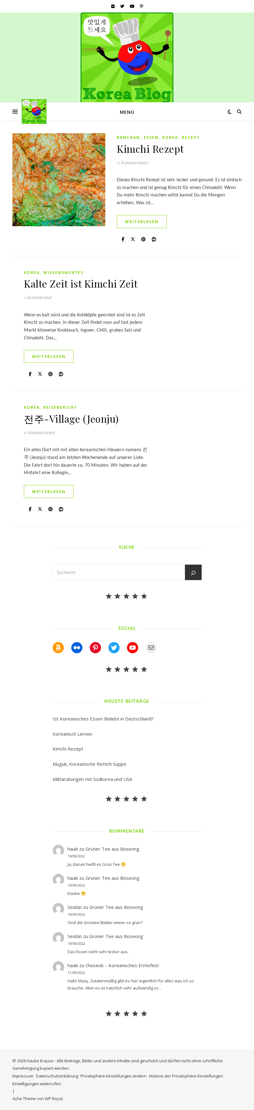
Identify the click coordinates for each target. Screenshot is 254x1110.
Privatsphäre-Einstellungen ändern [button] (114, 1076)
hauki (73, 849)
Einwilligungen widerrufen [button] (36, 1083)
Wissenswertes (63, 272)
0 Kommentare (132, 162)
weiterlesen (142, 221)
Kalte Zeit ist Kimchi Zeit (81, 283)
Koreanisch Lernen (72, 734)
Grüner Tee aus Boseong (112, 849)
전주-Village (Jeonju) (71, 418)
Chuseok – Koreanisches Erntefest (122, 965)
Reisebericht (60, 407)
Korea (170, 137)
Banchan (128, 137)
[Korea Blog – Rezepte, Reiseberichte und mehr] (127, 58)
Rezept (191, 137)
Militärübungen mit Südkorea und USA (92, 779)
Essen (151, 137)
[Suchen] (193, 573)
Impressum (22, 1076)
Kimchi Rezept (150, 148)
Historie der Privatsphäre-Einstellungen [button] (186, 1076)
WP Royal (54, 1098)
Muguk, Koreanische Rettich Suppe (89, 764)
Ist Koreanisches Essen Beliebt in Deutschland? (103, 719)
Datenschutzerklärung (57, 1076)
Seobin (75, 907)
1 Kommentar (38, 297)
